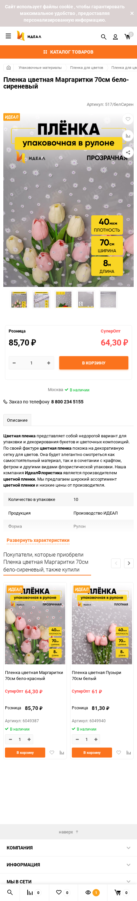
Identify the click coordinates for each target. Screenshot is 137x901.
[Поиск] (103, 36)
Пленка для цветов (86, 67)
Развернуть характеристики (38, 540)
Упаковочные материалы (40, 67)
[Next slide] (129, 563)
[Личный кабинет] (115, 36)
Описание (17, 420)
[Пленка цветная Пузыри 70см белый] (102, 625)
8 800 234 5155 (67, 401)
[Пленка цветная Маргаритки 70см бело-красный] (35, 625)
